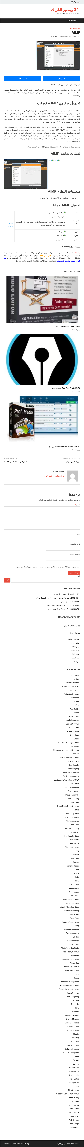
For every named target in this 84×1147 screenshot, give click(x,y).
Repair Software (73, 993)
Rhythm (76, 1000)
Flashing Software (72, 847)
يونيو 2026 (75, 647)
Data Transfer (74, 765)
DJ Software (74, 784)
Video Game (74, 1101)
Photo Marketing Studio (70, 948)
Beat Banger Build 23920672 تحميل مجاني (63, 609)
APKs (77, 705)
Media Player (74, 888)
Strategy (76, 1060)
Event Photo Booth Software (68, 806)
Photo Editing (74, 944)
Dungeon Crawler (72, 795)
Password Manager (71, 929)
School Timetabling (71, 1015)
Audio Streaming (72, 720)
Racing (76, 978)
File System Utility (72, 828)
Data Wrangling (73, 769)
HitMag (26, 1144)
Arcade (76, 713)
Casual (76, 739)
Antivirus (75, 701)
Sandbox (75, 1012)
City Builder (74, 746)
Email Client (74, 802)
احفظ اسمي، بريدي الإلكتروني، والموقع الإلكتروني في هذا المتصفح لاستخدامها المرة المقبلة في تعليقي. (48, 567)
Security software (72, 1030)
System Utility (74, 1075)
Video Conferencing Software (67, 1094)
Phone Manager (73, 941)
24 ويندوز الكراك (65, 9)
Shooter (76, 1034)
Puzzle (76, 974)
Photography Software (70, 952)
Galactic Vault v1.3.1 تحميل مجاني (66, 594)
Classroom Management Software (66, 750)
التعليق (77, 504)
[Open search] (5, 21)
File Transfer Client (71, 836)
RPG (77, 1008)
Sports (76, 1056)
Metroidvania (74, 892)
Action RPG (74, 690)
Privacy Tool (74, 963)
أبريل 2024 (75, 662)
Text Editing (74, 1079)
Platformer (75, 956)
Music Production (72, 903)
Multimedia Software (71, 899)
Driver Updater (73, 791)
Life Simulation (73, 885)
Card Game (74, 735)
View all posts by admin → (54, 476)
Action (76, 679)
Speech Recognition (71, 1053)
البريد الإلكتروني (74, 544)
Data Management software (68, 757)
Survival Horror (73, 1068)
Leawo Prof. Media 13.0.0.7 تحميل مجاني (63, 447)
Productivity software (71, 967)
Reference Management (69, 982)
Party (77, 926)
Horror (76, 873)
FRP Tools (75, 855)
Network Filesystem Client (69, 907)
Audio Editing (74, 716)
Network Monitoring (71, 911)
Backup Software (72, 724)
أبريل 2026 (75, 650)
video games (74, 1105)
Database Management (70, 772)
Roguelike (75, 1004)
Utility (77, 1086)
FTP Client (75, 858)
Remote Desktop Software (69, 989)
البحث (78, 576)
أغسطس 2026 (73, 639)
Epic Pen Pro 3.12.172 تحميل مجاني (65, 388)
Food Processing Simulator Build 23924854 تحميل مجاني (57, 598)
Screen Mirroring (72, 1019)
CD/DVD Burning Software (68, 743)
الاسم (78, 534)
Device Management (71, 776)
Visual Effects (74, 1112)
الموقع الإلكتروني (75, 554)
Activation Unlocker (71, 694)
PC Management (72, 933)
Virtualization (74, 1109)
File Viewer (74, 840)
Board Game (74, 728)
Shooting (75, 1038)
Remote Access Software (69, 985)
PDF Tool (75, 937)
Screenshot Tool (73, 1027)
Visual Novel (74, 1116)
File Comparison (72, 814)
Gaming (76, 862)
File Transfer (74, 832)
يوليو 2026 (75, 643)
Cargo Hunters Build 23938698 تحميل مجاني (62, 605)
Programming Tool (72, 970)
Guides (76, 870)
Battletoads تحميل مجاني (70, 602)
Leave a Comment (65, 36)
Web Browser (74, 1120)
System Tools (74, 1071)
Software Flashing (72, 1049)
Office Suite (74, 914)
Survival (76, 1064)
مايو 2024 (75, 658)
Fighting (76, 810)
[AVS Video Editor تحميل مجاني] (42, 300)
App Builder (74, 709)
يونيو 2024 (75, 654)
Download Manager (71, 787)
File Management (72, 821)
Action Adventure (72, 683)
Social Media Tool (72, 1045)
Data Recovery (73, 761)
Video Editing (74, 1098)
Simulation (75, 1041)
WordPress (16, 1144)
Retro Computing (72, 997)
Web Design (74, 1124)
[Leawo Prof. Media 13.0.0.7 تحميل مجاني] (42, 420)
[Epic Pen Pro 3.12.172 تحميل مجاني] (42, 360)
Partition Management (70, 922)
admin (55, 36)
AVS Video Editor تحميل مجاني (67, 326)
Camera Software (72, 731)
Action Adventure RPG (70, 686)
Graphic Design (73, 866)
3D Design (75, 675)
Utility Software (73, 1090)
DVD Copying (73, 799)
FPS (77, 851)
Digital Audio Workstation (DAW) (66, 780)
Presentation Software (70, 959)
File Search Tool (72, 825)
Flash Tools (74, 843)
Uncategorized (75, 28)
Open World (74, 918)
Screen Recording (72, 1023)
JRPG (76, 881)
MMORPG (75, 896)
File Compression (72, 817)
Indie (77, 877)
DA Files (76, 754)
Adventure (75, 698)
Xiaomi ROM (74, 1127)
